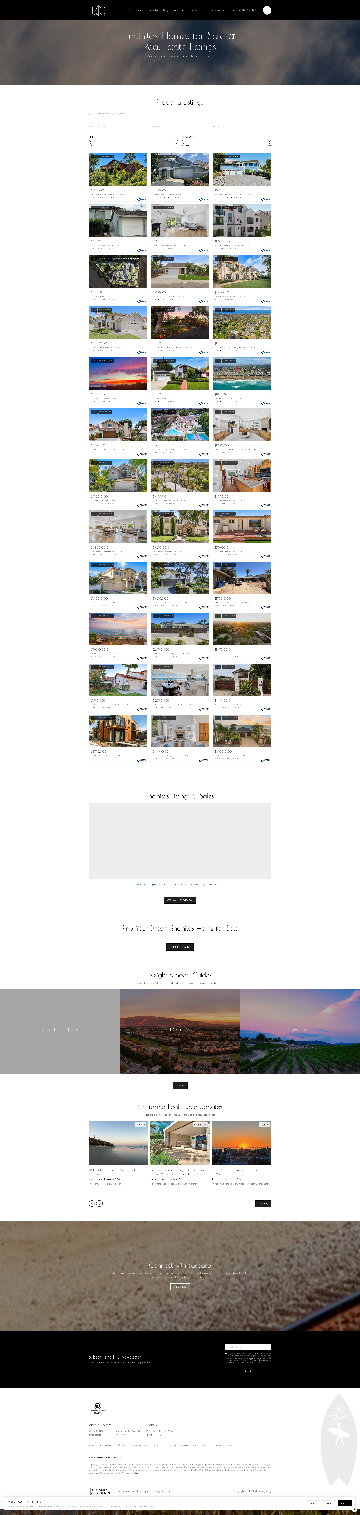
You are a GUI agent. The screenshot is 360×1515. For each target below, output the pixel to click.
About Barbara (136, 10)
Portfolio (154, 10)
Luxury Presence (162, 1491)
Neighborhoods (171, 10)
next (99, 1203)
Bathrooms (155, 126)
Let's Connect (122, 1445)
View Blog (263, 1204)
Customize (329, 1503)
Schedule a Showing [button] (180, 947)
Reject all (314, 1503)
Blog (232, 10)
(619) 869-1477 (247, 10)
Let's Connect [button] (180, 1287)
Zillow (229, 1445)
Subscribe (248, 1371)
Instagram (171, 1445)
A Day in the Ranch (189, 1445)
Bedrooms (216, 126)
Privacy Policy (258, 1362)
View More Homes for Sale (180, 900)
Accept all (345, 1503)
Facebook (158, 1445)
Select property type (97, 126)
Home (91, 1445)
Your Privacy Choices (180, 1512)
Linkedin (206, 1445)
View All (180, 1085)
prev (92, 1203)
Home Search (195, 10)
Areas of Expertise (141, 1445)
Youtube (219, 1445)
